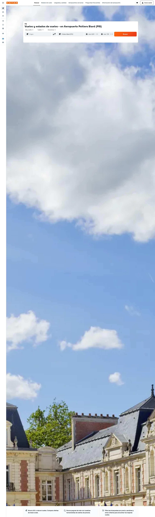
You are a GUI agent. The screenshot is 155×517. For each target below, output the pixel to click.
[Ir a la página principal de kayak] (12, 3)
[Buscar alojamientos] (3, 12)
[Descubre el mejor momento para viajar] (3, 28)
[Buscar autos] (3, 16)
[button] (3, 3)
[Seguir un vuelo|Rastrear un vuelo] (3, 24)
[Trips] (3, 33)
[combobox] (29, 30)
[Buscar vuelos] (3, 8)
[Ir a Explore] (3, 21)
